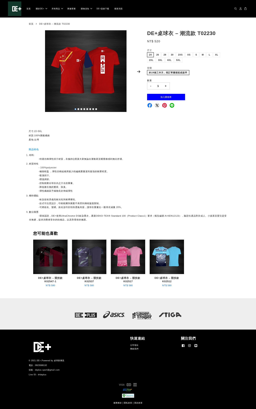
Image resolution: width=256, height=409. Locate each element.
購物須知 (85, 9)
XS (189, 54)
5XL (178, 60)
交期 (149, 68)
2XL (151, 60)
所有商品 (56, 9)
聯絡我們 (134, 349)
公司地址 (134, 345)
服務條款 (117, 403)
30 (172, 54)
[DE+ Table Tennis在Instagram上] (189, 347)
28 (165, 54)
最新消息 (118, 9)
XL (216, 54)
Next (138, 71)
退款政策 (138, 403)
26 (157, 54)
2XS (180, 54)
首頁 (29, 9)
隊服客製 (71, 9)
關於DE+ (40, 9)
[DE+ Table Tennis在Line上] (196, 347)
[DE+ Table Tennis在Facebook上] (183, 347)
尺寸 (149, 50)
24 (150, 54)
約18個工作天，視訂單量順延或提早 (168, 72)
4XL (169, 60)
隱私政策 (128, 403)
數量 (149, 80)
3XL (160, 60)
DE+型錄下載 (103, 9)
